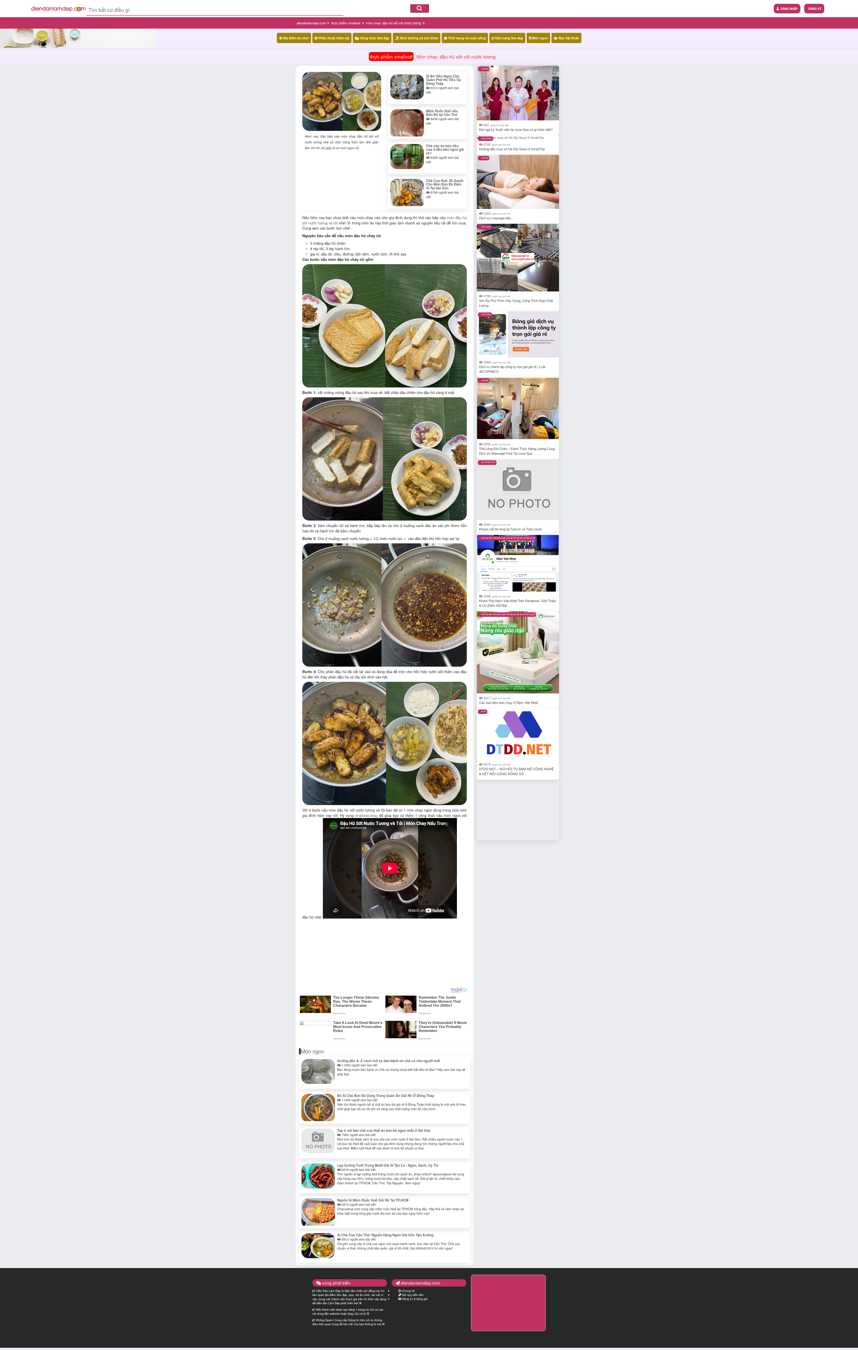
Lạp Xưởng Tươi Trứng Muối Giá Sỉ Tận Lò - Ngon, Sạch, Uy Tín (387, 1165)
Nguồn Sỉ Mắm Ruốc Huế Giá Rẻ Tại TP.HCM (372, 1200)
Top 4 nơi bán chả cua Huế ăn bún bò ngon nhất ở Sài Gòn (384, 1130)
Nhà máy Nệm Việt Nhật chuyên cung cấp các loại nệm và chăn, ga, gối (508, 538)
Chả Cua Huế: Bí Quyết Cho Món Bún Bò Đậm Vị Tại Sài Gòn (444, 184)
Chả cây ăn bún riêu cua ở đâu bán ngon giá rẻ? (445, 149)
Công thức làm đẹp (374, 38)
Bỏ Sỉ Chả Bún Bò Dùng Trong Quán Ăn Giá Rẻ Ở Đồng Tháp (385, 1095)
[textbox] (214, 10)
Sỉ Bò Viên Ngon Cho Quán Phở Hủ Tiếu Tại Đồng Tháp (443, 80)
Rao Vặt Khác (568, 38)
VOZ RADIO (486, 227)
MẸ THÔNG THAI (488, 462)
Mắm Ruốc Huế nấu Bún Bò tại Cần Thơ (442, 113)
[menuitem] (814, 8)
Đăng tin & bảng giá (414, 1299)
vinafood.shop (366, 815)
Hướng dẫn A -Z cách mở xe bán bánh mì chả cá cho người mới (388, 1060)
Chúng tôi (408, 1291)
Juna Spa (484, 68)
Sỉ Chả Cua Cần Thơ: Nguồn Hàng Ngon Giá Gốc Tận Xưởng (385, 1235)
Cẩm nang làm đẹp (508, 38)
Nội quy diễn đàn (412, 1295)
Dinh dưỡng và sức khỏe (418, 38)
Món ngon (539, 38)
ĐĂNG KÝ (815, 8)
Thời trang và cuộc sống (466, 38)
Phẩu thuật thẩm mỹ (333, 38)
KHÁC (483, 711)
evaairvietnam (486, 138)
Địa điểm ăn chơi (295, 38)
